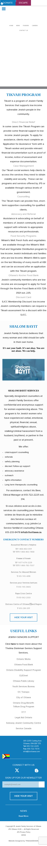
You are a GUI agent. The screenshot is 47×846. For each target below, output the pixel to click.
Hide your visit (23, 617)
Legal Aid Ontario (23, 717)
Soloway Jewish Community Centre (23, 723)
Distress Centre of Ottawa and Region (23, 604)
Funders (26, 25)
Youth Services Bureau (23, 686)
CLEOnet (23, 675)
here (13, 644)
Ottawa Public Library (23, 681)
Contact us (23, 30)
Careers (35, 25)
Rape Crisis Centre (23, 593)
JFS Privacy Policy (23, 832)
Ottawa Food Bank (23, 665)
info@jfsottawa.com (31, 751)
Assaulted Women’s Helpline (23, 545)
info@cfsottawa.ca (31, 532)
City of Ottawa (23, 697)
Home (11, 25)
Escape (23, 3)
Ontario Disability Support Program (23, 670)
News (18, 25)
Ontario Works (24, 659)
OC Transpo (23, 692)
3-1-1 (23, 712)
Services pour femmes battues (23, 583)
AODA (23, 835)
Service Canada (23, 728)
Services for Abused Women (23, 572)
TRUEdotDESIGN (31, 841)
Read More (23, 816)
